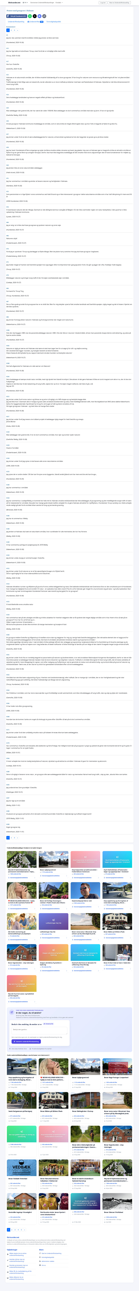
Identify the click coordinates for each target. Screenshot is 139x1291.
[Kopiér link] (44, 16)
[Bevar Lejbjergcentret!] (53, 864)
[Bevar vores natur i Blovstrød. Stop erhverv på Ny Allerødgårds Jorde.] (85, 927)
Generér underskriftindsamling (27, 1041)
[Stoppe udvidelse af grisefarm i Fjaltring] (53, 958)
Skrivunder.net (14, 3)
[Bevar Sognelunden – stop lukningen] (21, 957)
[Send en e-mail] (40, 16)
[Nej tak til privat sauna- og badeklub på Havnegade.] (21, 989)
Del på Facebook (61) (18, 16)
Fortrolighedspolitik (54, 22)
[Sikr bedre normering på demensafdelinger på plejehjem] (21, 927)
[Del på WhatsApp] (30, 16)
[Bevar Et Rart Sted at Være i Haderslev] (117, 957)
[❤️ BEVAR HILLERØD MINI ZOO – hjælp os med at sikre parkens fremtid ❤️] (21, 896)
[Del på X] (35, 16)
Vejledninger (12, 1250)
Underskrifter (36, 22)
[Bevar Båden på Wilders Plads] (117, 926)
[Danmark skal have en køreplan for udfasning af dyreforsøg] (85, 958)
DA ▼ (26, 2)
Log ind (102, 2)
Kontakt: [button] (58, 2)
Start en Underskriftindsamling (119, 2)
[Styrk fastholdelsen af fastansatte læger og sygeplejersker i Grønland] (117, 865)
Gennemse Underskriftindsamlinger (42, 2)
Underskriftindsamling (16, 22)
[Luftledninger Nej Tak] (53, 926)
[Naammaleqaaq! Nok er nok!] (85, 895)
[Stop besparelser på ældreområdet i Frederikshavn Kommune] (85, 865)
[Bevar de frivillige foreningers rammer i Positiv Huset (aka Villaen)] (53, 896)
